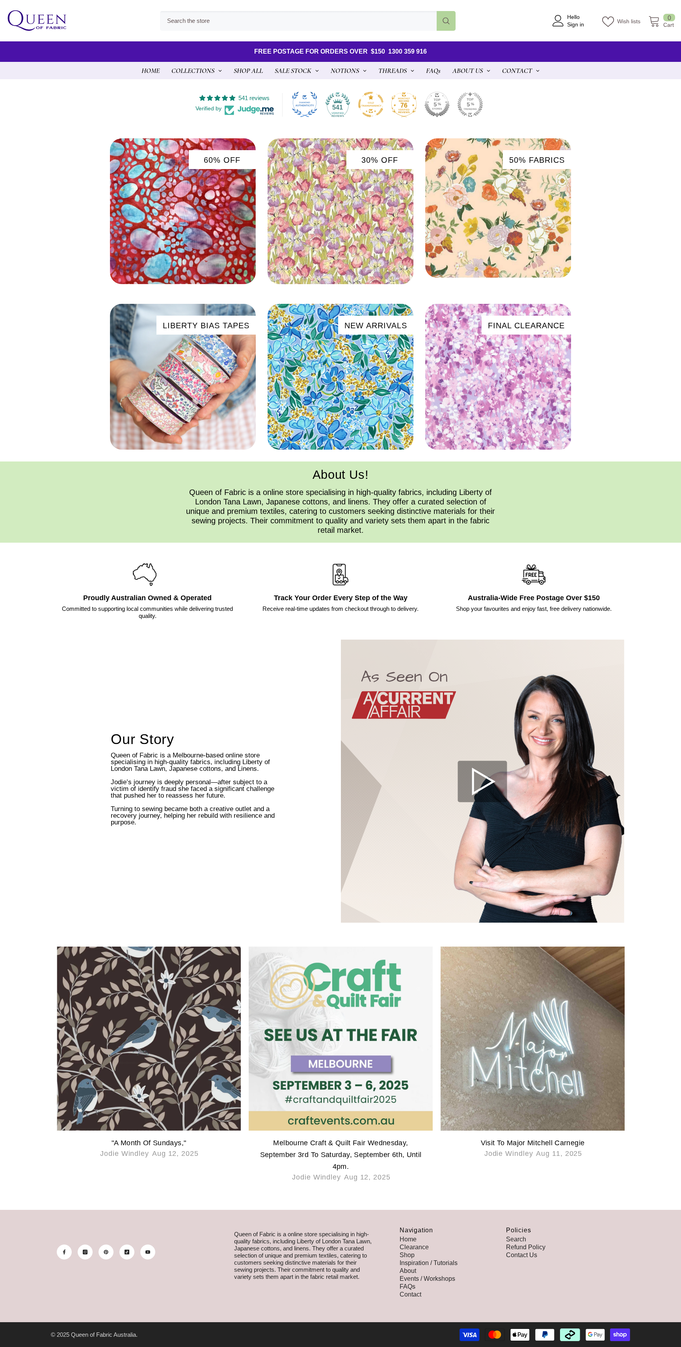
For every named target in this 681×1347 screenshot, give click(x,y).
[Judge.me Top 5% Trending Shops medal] (470, 104)
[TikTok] (126, 1252)
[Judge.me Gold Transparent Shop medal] (370, 104)
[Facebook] (64, 1252)
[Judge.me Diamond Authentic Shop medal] (304, 104)
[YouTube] (147, 1252)
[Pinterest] (106, 1252)
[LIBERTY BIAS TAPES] (183, 377)
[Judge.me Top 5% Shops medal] (437, 104)
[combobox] (298, 21)
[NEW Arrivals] (340, 377)
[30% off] (340, 211)
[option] (149, 1060)
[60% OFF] (183, 211)
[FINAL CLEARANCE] (498, 377)
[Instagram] (85, 1252)
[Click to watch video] (482, 781)
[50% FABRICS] (498, 208)
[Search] (308, 21)
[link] (147, 591)
